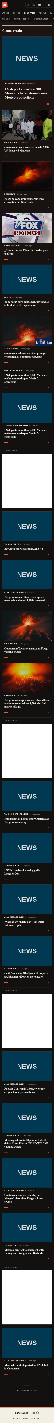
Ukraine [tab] (6, 19)
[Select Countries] (34, 5)
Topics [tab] (16, 13)
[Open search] (28, 5)
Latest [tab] (5, 13)
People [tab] (42, 13)
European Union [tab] (41, 19)
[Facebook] (33, 1412)
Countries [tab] (29, 13)
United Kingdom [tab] (21, 19)
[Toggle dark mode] (49, 5)
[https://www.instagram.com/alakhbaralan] (37, 1412)
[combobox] (41, 5)
